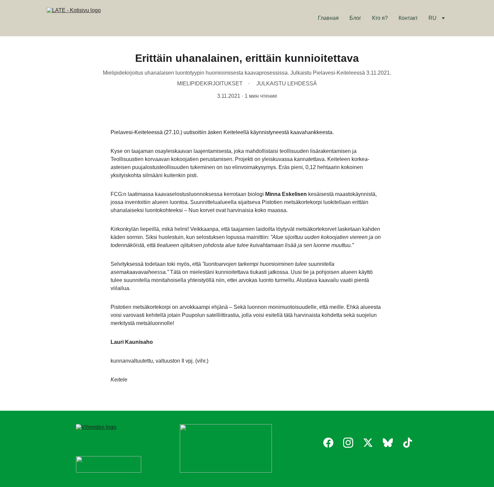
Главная (328, 18)
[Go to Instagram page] (348, 443)
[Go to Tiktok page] (408, 443)
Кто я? (380, 18)
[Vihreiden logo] (108, 434)
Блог (355, 18)
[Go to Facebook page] (328, 443)
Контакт (408, 18)
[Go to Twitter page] (368, 443)
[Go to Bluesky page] (388, 443)
